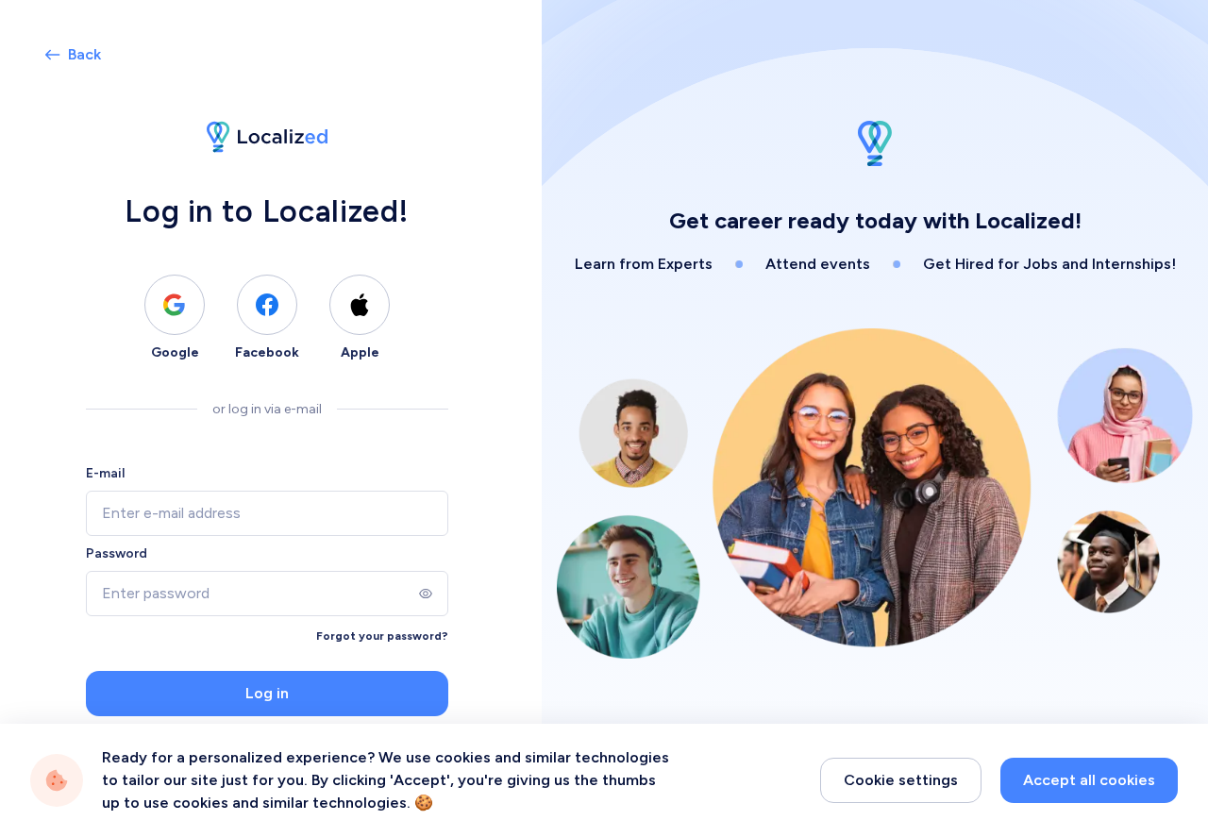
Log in (267, 693)
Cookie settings (901, 780)
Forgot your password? (382, 636)
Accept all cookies (1089, 780)
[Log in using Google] (174, 305)
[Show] (426, 593)
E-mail (105, 473)
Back (84, 54)
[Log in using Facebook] (267, 305)
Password (116, 553)
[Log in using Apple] (359, 305)
